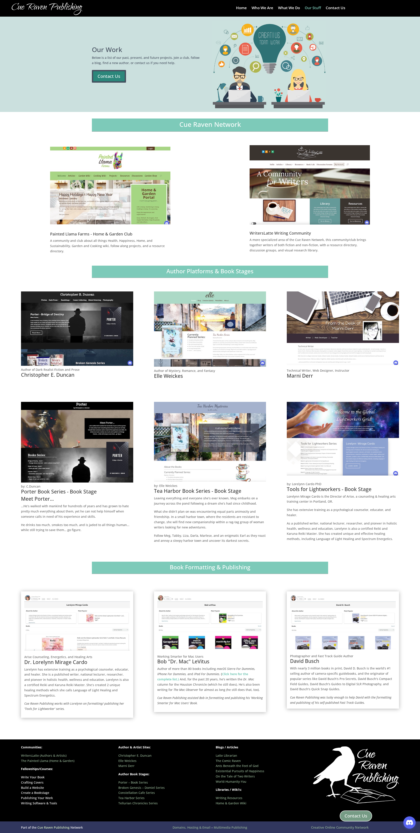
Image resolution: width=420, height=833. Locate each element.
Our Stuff (313, 8)
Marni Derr (126, 766)
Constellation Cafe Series (136, 793)
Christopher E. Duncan (135, 755)
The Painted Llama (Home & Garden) (47, 761)
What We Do (289, 8)
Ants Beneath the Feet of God (237, 766)
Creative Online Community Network (340, 827)
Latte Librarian (226, 755)
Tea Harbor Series (131, 798)
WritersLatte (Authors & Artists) (43, 755)
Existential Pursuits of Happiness (240, 771)
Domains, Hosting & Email (192, 827)
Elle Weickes (127, 761)
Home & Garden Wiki (231, 803)
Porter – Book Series (133, 782)
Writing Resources (229, 798)
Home (241, 8)
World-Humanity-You (231, 781)
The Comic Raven (228, 761)
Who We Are (262, 8)
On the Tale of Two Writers (235, 776)
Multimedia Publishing (230, 827)
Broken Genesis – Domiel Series (141, 788)
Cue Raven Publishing (53, 827)
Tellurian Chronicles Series (138, 803)
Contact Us (335, 8)
